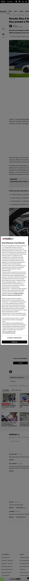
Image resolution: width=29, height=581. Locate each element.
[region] (14, 290)
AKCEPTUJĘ (14, 342)
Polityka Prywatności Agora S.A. (14, 295)
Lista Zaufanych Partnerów (8, 333)
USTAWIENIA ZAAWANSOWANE (14, 337)
